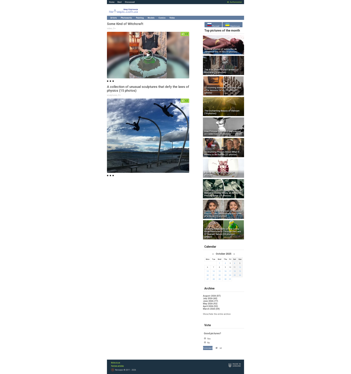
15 (219, 271)
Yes (209, 338)
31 (230, 279)
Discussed (130, 2)
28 (214, 279)
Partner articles (117, 366)
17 (230, 271)
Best (120, 2)
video (109, 28)
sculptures (112, 95)
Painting (140, 18)
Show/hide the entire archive (217, 314)
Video (172, 18)
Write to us (115, 363)
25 (235, 275)
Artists (113, 18)
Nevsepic (127, 12)
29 (219, 279)
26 (240, 275)
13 (208, 271)
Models (151, 18)
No (208, 342)
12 (240, 267)
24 (230, 275)
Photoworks (126, 18)
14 (214, 271)
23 (225, 275)
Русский (215, 26)
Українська (235, 26)
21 (214, 275)
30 (225, 279)
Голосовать (208, 348)
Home (111, 2)
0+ (114, 28)
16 (225, 271)
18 (235, 271)
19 (240, 271)
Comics (161, 18)
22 (219, 275)
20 (208, 275)
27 (208, 279)
